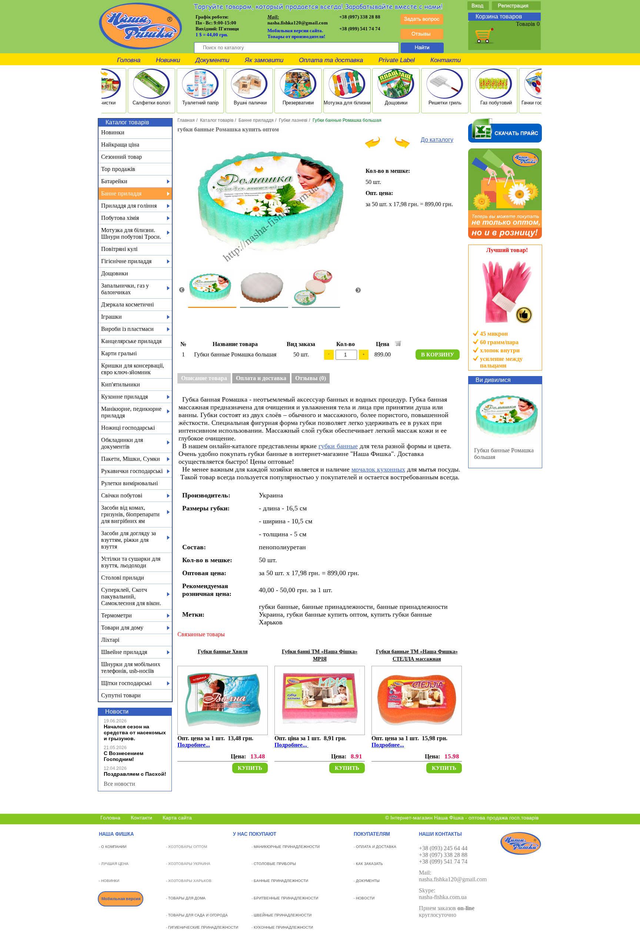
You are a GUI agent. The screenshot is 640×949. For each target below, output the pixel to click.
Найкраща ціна (120, 144)
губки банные (338, 446)
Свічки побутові (121, 495)
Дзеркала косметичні (127, 304)
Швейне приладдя (124, 652)
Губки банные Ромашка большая (504, 453)
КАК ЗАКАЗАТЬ (369, 864)
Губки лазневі (293, 120)
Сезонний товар (121, 157)
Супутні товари (121, 695)
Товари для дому (122, 627)
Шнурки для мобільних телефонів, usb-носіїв (130, 667)
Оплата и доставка (261, 378)
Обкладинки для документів (122, 443)
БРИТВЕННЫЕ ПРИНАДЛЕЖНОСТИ (286, 898)
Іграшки (111, 316)
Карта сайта (177, 818)
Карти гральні (119, 353)
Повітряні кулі (119, 249)
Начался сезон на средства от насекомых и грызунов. (135, 732)
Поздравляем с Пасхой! (135, 774)
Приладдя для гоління (129, 205)
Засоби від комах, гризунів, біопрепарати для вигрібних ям (130, 514)
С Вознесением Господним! (123, 756)
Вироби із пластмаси (127, 329)
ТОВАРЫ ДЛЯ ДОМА (187, 898)
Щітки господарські (126, 683)
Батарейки (114, 181)
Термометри (116, 615)
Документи (212, 60)
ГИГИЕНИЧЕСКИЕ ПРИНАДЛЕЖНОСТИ (203, 927)
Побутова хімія (120, 218)
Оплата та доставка (331, 60)
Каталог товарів (216, 120)
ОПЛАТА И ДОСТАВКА (376, 847)
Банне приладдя (121, 193)
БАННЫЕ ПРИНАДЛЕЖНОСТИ (281, 881)
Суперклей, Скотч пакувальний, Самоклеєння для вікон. (131, 596)
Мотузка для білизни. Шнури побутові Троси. (131, 233)
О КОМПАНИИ (113, 847)
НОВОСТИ (365, 898)
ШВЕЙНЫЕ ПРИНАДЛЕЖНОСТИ (282, 915)
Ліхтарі (110, 640)
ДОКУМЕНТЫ (368, 881)
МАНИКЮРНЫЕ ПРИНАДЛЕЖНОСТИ (287, 847)
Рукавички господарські (132, 471)
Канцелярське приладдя (131, 341)
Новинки (168, 60)
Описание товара (204, 378)
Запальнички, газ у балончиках (125, 288)
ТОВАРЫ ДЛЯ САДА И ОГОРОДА (198, 915)
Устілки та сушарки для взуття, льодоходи (130, 562)
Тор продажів (118, 169)
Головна (128, 60)
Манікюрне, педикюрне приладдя (131, 412)
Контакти (445, 60)
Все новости (119, 784)
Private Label (397, 60)
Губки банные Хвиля (223, 651)
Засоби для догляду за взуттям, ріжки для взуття (128, 540)
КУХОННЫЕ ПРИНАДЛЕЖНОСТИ (283, 927)
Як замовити (264, 60)
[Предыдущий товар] (372, 147)
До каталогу (437, 140)
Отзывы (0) (310, 378)
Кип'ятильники (120, 384)
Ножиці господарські (128, 428)
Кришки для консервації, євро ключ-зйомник (132, 368)
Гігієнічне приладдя (126, 261)
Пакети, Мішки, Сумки (130, 459)
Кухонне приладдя (124, 396)
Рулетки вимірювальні (129, 483)
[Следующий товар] (402, 147)
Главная (186, 120)
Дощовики (114, 273)
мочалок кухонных (378, 469)
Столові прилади (122, 577)
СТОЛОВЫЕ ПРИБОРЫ (275, 864)
